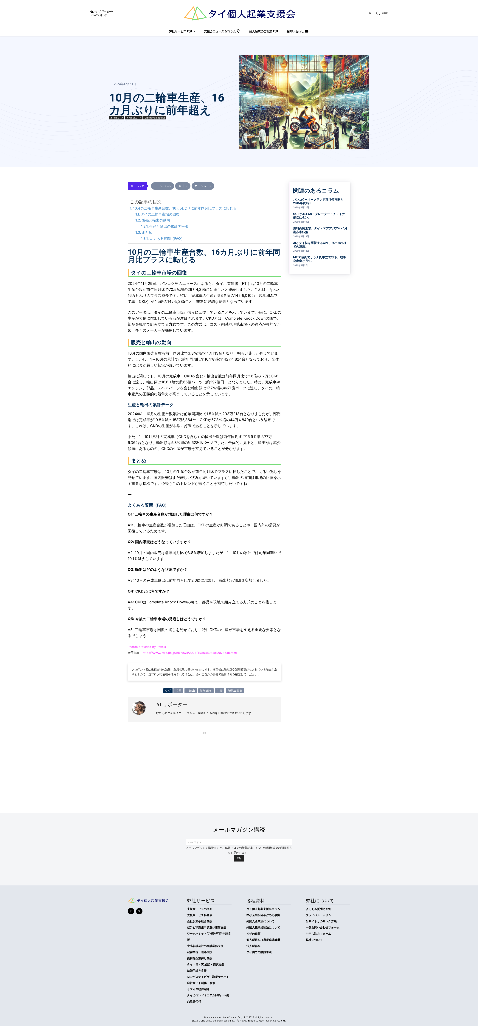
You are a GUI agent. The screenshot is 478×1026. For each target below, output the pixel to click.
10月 (178, 691)
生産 (220, 691)
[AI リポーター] (142, 709)
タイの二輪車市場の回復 (160, 214)
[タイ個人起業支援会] (239, 13)
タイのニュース (116, 117)
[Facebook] (131, 911)
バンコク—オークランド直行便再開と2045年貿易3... (318, 201)
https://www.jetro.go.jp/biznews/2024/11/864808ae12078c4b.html (190, 653)
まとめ (147, 232)
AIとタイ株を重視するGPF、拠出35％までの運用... (320, 244)
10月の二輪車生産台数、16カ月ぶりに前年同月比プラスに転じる (185, 208)
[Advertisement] (204, 761)
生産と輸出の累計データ (168, 226)
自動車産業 (235, 691)
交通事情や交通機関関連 (155, 117)
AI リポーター (171, 704)
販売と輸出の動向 (156, 220)
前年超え (206, 691)
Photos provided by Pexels (147, 647)
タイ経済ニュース (133, 117)
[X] (370, 13)
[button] (380, 13)
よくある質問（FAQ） (166, 238)
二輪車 (190, 691)
